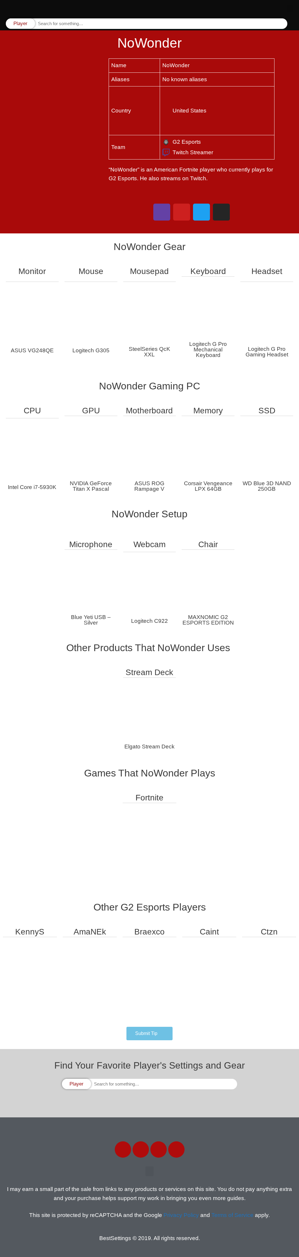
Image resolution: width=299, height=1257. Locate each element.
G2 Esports (187, 142)
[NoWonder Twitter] (201, 212)
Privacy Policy (181, 1215)
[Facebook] (123, 1149)
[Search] (282, 23)
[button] (290, 8)
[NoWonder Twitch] (161, 212)
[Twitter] (141, 1149)
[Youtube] (176, 1149)
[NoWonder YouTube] (181, 212)
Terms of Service (232, 1215)
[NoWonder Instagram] (221, 212)
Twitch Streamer (193, 152)
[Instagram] (158, 1149)
